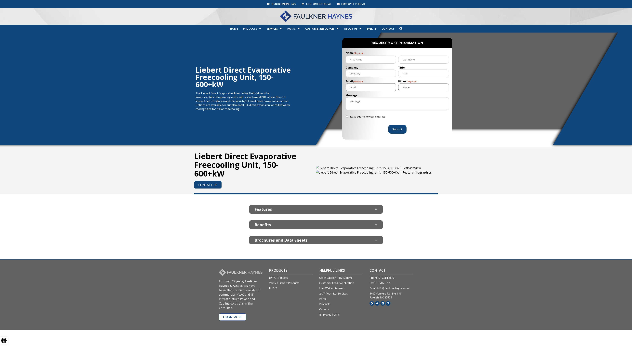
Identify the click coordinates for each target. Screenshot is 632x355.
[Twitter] (377, 303)
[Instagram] (388, 303)
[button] (401, 28)
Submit (397, 129)
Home (234, 28)
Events (371, 28)
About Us (350, 28)
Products (250, 28)
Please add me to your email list (367, 116)
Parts (291, 28)
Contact (388, 28)
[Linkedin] (382, 303)
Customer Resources (320, 28)
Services (272, 28)
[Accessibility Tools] (4, 340)
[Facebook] (371, 303)
